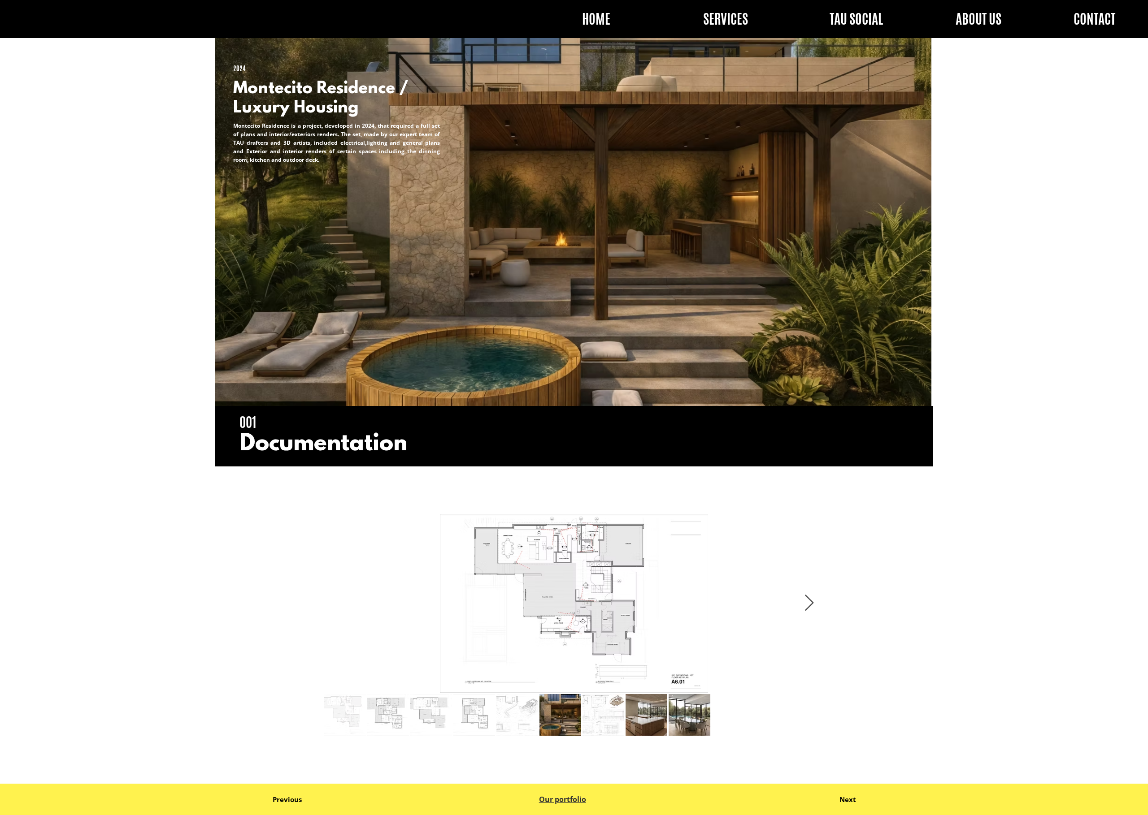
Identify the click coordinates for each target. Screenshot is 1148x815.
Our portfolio (562, 799)
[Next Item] (809, 603)
